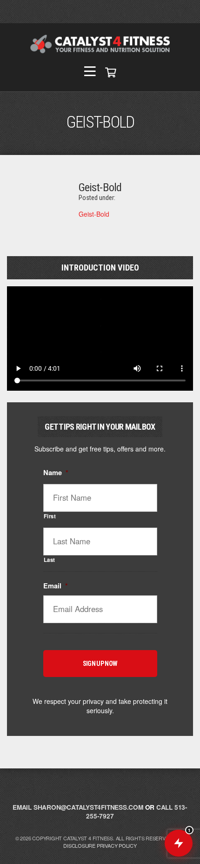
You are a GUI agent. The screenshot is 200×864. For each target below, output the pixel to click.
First (50, 516)
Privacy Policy (117, 845)
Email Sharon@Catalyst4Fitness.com (78, 807)
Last (50, 559)
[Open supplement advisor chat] (179, 843)
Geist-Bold (94, 214)
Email (55, 585)
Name (55, 472)
